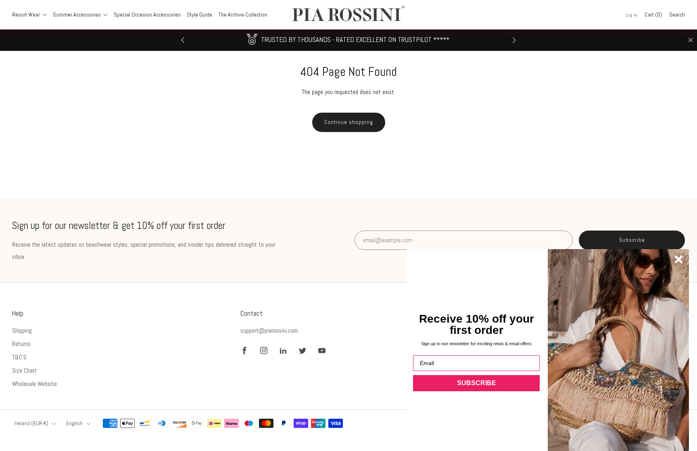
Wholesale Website (34, 384)
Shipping (22, 330)
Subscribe (632, 240)
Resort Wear (26, 14)
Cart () (653, 14)
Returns (21, 344)
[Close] (690, 40)
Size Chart (24, 370)
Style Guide (199, 14)
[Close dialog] (679, 259)
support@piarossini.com (269, 330)
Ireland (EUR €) (31, 423)
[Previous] (182, 40)
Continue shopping (348, 122)
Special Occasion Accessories (147, 14)
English (74, 423)
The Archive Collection (242, 14)
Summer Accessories (77, 14)
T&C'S (19, 357)
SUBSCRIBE (476, 383)
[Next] (514, 40)
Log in (631, 15)
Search (677, 14)
